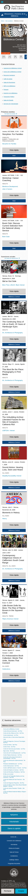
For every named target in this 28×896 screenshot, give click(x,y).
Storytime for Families (9, 144)
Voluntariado (14, 822)
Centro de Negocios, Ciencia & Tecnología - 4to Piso (14, 742)
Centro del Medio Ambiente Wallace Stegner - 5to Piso (14, 792)
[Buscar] (26, 2)
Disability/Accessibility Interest (11, 476)
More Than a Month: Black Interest (13, 285)
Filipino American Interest (10, 619)
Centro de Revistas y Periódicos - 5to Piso (14, 772)
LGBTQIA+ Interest (8, 430)
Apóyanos (14, 815)
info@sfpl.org (22, 50)
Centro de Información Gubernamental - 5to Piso (14, 761)
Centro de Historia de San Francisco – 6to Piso (14, 780)
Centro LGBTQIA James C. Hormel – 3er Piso (14, 767)
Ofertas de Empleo (14, 848)
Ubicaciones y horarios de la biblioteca (14, 15)
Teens (11, 616)
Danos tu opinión (14, 828)
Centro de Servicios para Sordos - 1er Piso (14, 748)
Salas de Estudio (8, 100)
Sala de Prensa (14, 852)
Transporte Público (9, 96)
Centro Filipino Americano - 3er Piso (12, 755)
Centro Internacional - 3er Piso (11, 765)
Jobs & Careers (7, 189)
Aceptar (21, 891)
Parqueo (6, 89)
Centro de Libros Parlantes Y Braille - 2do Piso (13, 789)
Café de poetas (8, 79)
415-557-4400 (22, 48)
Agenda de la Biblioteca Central (13, 68)
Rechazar (7, 891)
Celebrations (6, 669)
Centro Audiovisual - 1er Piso (10, 735)
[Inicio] (14, 7)
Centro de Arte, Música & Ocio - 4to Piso (13, 733)
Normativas (14, 844)
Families (5, 137)
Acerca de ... (14, 837)
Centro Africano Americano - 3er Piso (12, 731)
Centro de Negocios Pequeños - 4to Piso (13, 783)
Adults (5, 183)
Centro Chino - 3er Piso (9, 746)
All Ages (5, 473)
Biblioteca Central (7, 725)
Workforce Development (10, 186)
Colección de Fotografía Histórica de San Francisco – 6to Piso (13, 776)
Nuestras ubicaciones (13, 720)
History (4, 518)
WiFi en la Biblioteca (9, 86)
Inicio (2, 21)
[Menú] (2, 2)
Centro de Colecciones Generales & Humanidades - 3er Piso (12, 757)
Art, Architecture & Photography (12, 333)
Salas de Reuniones (9, 82)
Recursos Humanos (9, 75)
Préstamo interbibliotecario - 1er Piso (12, 763)
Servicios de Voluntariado (11, 104)
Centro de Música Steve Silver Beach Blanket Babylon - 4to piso (14, 785)
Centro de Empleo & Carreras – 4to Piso (13, 770)
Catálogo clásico (14, 859)
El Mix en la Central (8, 774)
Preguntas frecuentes (14, 863)
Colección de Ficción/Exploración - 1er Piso (14, 753)
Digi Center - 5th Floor (9, 750)
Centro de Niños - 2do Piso (10, 744)
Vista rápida (14, 150)
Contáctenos (14, 856)
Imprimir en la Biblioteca (10, 93)
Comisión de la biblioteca (14, 840)
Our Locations (9, 21)
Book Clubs (6, 236)
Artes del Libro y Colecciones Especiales (13, 737)
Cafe (4, 739)
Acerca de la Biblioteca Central (12, 72)
